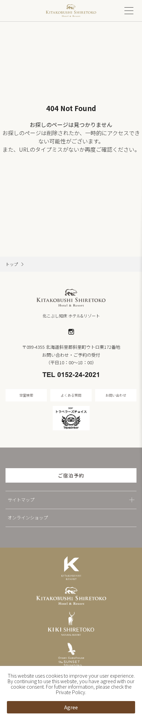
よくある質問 (71, 395)
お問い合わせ (115, 395)
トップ (12, 264)
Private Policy (70, 692)
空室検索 (26, 395)
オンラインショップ (28, 517)
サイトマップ (21, 499)
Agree (71, 707)
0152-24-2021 (78, 375)
